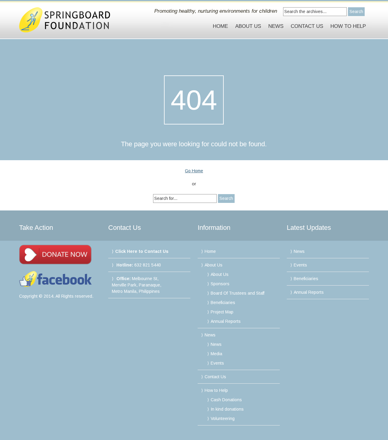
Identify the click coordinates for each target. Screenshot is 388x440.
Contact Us (307, 26)
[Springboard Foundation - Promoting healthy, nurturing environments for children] (71, 19)
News (275, 26)
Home (220, 26)
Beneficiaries (223, 302)
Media (216, 353)
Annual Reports (226, 321)
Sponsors (220, 283)
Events (217, 363)
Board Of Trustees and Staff (237, 293)
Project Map (222, 311)
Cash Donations (226, 399)
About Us (248, 26)
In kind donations (227, 409)
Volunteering (223, 418)
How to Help (348, 26)
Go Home (194, 170)
